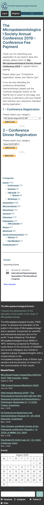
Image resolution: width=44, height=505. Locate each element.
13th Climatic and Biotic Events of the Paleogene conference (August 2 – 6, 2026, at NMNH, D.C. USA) (19, 429)
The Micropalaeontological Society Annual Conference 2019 (22, 63)
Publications (8, 221)
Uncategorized (9, 245)
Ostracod (7, 213)
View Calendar (10, 284)
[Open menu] (32, 13)
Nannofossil (8, 210)
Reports (15, 195)
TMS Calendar (14, 224)
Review (6, 227)
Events (6, 183)
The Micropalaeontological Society (22, 6)
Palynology (7, 217)
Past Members (14, 241)
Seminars (12, 189)
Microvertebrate (10, 206)
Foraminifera (8, 203)
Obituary (11, 237)
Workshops (12, 199)
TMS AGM (12, 193)
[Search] (39, 494)
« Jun (21, 488)
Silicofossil (7, 231)
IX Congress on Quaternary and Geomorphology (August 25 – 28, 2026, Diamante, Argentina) (20, 415)
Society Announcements (13, 235)
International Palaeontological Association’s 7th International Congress (24, 276)
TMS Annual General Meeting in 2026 (19, 385)
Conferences (13, 185)
